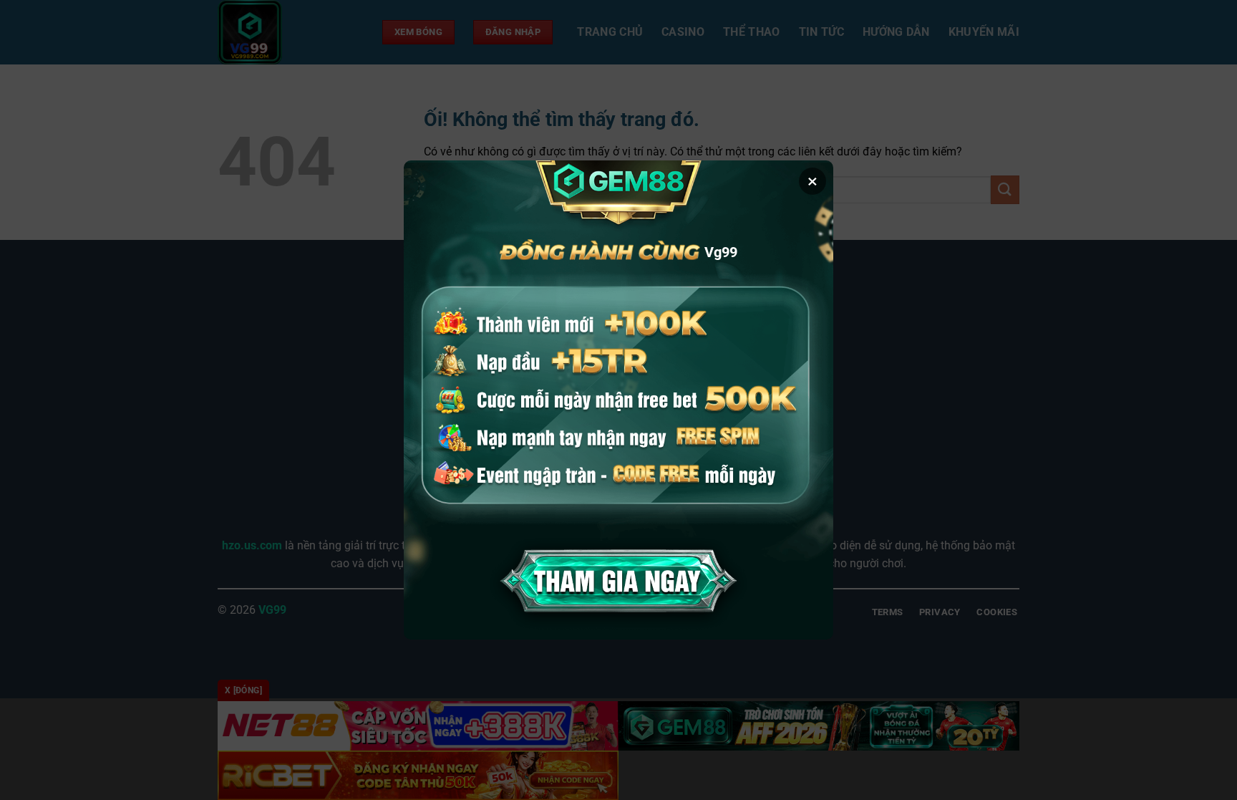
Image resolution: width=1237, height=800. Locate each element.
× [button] (812, 181)
